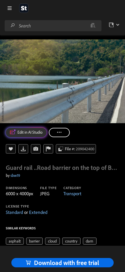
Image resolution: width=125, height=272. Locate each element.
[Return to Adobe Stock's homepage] (23, 8)
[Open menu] (10, 8)
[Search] (13, 25)
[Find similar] (93, 26)
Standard (14, 212)
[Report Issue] (48, 149)
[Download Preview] (23, 149)
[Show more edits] (59, 132)
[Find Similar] (36, 149)
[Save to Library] (11, 149)
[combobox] (53, 25)
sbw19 (15, 175)
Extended (38, 212)
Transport (72, 193)
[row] (15, 241)
